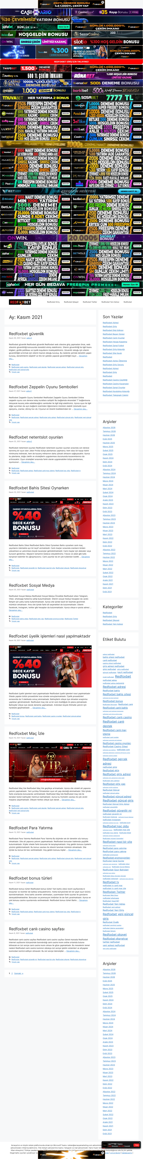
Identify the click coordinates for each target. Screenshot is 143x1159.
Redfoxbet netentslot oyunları (36, 437)
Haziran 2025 (109, 443)
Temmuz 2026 (109, 431)
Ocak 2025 (108, 454)
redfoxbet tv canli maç (112, 885)
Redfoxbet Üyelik (111, 922)
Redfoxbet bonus (18, 716)
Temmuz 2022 (109, 553)
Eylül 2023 (107, 511)
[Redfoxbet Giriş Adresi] (20, 302)
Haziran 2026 (109, 435)
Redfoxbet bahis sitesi (20, 619)
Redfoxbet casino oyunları (52, 716)
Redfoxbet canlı (125, 704)
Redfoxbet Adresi (111, 323)
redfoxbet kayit (125, 823)
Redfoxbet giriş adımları (111, 781)
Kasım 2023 (108, 504)
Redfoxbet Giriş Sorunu (113, 365)
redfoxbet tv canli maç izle (114, 888)
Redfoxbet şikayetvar (78, 568)
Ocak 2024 (108, 496)
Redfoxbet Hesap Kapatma (115, 342)
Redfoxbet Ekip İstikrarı (113, 330)
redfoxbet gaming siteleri (110, 755)
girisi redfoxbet (109, 669)
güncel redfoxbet (109, 672)
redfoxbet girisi (110, 767)
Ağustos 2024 (109, 469)
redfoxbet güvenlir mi (112, 814)
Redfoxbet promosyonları (54, 619)
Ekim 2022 (107, 542)
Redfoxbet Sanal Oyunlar (114, 387)
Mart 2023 (107, 534)
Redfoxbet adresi (26, 471)
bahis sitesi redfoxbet (114, 657)
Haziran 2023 (109, 523)
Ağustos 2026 (109, 427)
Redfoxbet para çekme (114, 851)
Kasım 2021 (108, 584)
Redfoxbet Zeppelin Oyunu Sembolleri (43, 386)
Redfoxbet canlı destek (38, 367)
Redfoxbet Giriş (53, 302)
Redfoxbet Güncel (111, 790)
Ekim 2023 (107, 508)
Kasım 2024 (108, 458)
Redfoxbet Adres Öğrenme (115, 361)
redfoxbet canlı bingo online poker (112, 714)
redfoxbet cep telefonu (109, 750)
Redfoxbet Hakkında (110, 817)
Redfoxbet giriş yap (36, 619)
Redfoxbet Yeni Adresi (110, 302)
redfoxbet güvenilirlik (110, 807)
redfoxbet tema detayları (126, 879)
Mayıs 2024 (108, 481)
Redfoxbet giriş (111, 770)
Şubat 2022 (108, 572)
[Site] (35, 105)
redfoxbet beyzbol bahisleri (111, 698)
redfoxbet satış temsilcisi (110, 864)
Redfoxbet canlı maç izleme (44, 471)
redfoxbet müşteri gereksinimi (111, 835)
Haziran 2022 (109, 557)
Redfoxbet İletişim (109, 931)
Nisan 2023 (108, 530)
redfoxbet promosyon (110, 855)
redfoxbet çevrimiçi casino (112, 925)
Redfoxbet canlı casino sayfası (36, 928)
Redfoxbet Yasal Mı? (111, 901)
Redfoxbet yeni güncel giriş (19, 370)
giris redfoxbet (123, 669)
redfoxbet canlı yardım (111, 737)
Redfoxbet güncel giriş (75, 367)
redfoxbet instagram (112, 820)
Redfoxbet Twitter (90, 302)
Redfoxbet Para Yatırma (31, 827)
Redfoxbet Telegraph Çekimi (115, 395)
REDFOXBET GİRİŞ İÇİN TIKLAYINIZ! (71, 62)
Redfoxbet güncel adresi (72, 716)
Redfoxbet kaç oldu (62, 471)
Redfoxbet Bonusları (110, 704)
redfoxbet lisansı (107, 830)
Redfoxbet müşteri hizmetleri (113, 838)
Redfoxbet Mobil (125, 833)
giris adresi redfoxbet (113, 666)
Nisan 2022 (108, 565)
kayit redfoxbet (125, 672)
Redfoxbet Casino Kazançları (116, 384)
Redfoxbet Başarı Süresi (113, 334)
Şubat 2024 (108, 492)
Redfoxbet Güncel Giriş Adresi (116, 804)
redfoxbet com (123, 750)
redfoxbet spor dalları (109, 873)
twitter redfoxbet (111, 942)
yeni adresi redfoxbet (114, 945)
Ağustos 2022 (109, 550)
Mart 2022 (107, 569)
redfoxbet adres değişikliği (113, 683)
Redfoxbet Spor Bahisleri (116, 869)
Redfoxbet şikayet (62, 568)
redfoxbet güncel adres (111, 793)
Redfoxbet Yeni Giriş (113, 910)
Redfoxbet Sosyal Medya (32, 585)
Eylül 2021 (107, 592)
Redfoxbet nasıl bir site (46, 568)
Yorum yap (16, 372)
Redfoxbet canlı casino (20, 367)
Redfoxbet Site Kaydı (112, 353)
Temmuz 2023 (109, 519)
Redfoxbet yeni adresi (111, 907)
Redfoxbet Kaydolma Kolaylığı (116, 391)
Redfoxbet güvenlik (26, 333)
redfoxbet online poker (109, 845)
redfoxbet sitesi (123, 864)
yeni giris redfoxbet (109, 948)
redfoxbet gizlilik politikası (110, 787)
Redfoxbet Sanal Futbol (113, 345)
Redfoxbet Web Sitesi (110, 895)
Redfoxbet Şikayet (71, 302)
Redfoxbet (128, 302)
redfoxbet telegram (110, 879)
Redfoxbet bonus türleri (30, 878)
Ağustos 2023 (109, 515)
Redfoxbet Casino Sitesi (115, 746)
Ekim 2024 (107, 462)
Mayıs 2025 (108, 447)
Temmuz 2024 (109, 473)
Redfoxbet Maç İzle (26, 733)
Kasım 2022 (108, 538)
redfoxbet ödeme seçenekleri (113, 928)
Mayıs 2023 (108, 527)
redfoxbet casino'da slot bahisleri (112, 740)
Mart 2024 (107, 488)
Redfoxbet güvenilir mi (28, 568)
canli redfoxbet (110, 660)
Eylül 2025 (107, 439)
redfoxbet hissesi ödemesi (125, 817)
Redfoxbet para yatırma (114, 848)
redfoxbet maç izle (122, 830)
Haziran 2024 (109, 477)
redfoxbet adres (110, 680)
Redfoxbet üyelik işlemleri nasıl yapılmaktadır (49, 636)
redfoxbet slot (107, 867)
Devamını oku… (80, 409)
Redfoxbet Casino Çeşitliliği (115, 380)
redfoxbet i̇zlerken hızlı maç (111, 823)
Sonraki (18, 973)
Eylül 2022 (107, 546)
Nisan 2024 (108, 485)
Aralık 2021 (108, 580)
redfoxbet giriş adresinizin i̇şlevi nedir (113, 778)
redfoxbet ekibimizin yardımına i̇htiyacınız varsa (116, 752)
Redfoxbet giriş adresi (48, 417)
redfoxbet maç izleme (110, 833)
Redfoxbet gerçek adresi (56, 367)
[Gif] (71, 144)
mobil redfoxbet (108, 677)
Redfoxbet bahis (111, 690)
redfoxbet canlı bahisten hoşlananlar (113, 711)
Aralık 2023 (108, 500)
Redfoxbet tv (76, 471)
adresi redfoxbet (109, 654)
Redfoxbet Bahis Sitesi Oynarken (39, 487)
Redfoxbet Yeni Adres (114, 904)
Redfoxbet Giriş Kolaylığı (114, 349)
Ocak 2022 (108, 576)
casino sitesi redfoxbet (112, 663)
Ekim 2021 (107, 588)
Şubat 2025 (108, 450)
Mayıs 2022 (108, 561)
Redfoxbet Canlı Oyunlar (114, 338)
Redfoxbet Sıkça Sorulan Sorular (114, 876)
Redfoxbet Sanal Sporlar (113, 861)
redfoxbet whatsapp (111, 898)
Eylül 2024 (107, 466)
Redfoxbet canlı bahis (33, 716)
